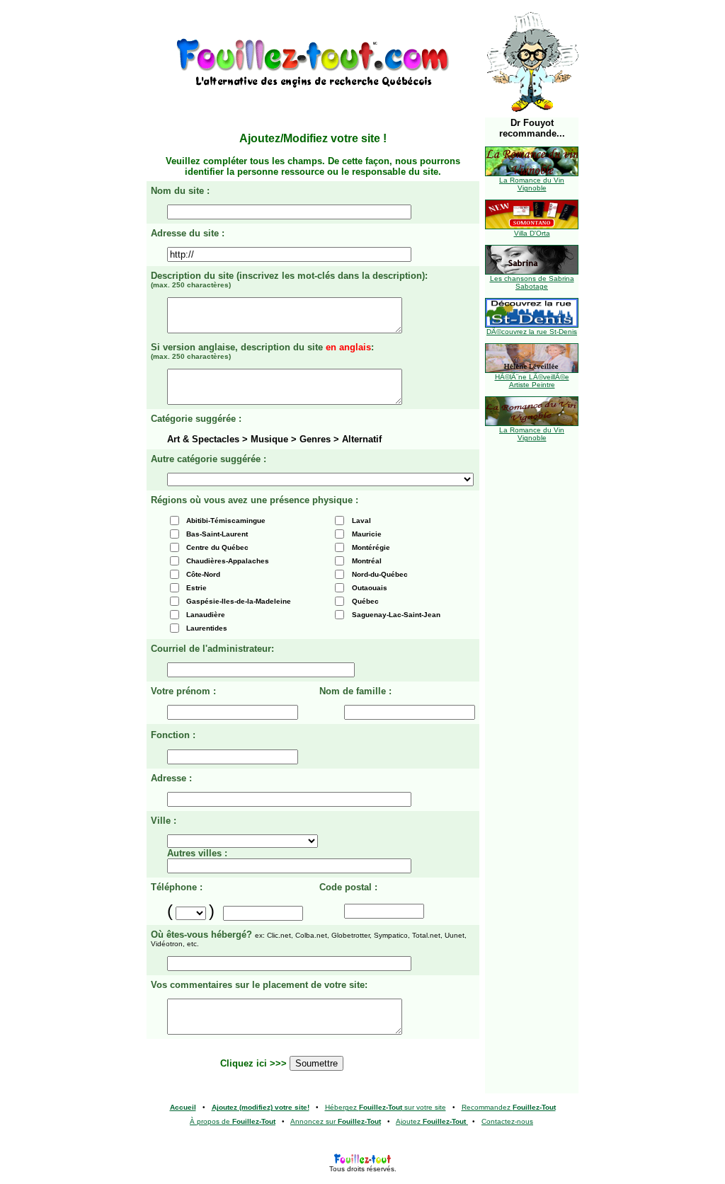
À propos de (232, 1121)
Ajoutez (431, 1121)
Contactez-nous (507, 1121)
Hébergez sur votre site (385, 1107)
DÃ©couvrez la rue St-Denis (531, 331)
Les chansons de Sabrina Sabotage (532, 282)
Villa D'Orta (532, 233)
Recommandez (509, 1107)
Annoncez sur (335, 1121)
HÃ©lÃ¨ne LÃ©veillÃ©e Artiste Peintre (532, 381)
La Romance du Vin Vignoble (531, 184)
